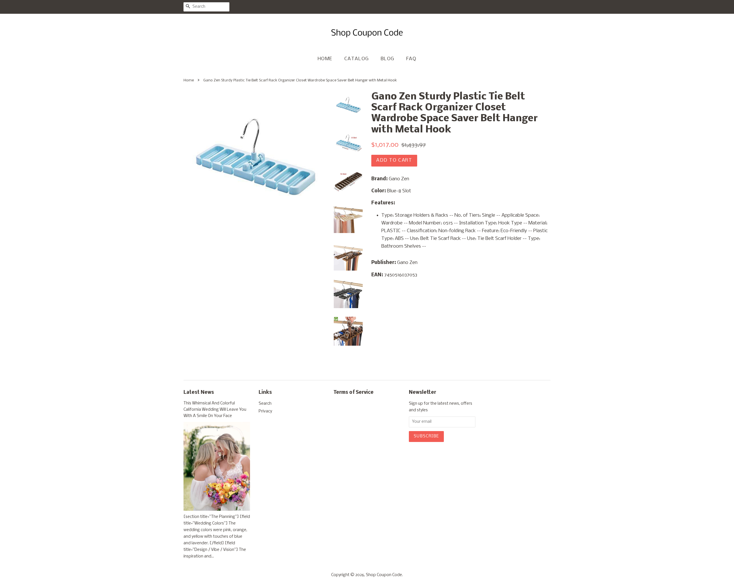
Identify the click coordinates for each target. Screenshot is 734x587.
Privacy (265, 411)
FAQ (411, 59)
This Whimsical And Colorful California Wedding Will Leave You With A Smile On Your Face (215, 409)
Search (265, 404)
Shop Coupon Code (384, 575)
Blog (388, 59)
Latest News (199, 392)
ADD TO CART (394, 160)
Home (325, 59)
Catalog (356, 59)
